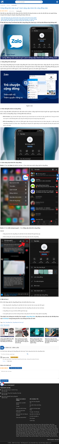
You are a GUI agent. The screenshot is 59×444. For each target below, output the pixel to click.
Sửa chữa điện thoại (20, 424)
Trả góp (17, 406)
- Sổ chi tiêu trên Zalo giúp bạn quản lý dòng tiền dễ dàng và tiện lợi (17, 20)
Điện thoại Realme (45, 424)
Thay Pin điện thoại (23, 427)
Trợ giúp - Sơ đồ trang (34, 411)
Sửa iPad (21, 430)
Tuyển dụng (32, 420)
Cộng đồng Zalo (8, 322)
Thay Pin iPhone (50, 427)
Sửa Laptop (42, 430)
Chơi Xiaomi (32, 418)
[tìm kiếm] (41, 2)
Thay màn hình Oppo (24, 436)
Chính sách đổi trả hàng (21, 408)
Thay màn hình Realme (34, 436)
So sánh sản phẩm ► (34, 416)
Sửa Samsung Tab (27, 430)
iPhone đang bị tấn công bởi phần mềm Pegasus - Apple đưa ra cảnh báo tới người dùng (36, 340)
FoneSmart (6, 318)
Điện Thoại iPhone (29, 424)
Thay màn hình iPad (49, 430)
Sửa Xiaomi (25, 429)
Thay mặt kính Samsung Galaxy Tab (44, 432)
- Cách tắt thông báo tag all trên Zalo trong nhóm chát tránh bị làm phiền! (18, 17)
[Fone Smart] (2, 2)
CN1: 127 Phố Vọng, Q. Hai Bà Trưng (9, 389)
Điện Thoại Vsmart (33, 425)
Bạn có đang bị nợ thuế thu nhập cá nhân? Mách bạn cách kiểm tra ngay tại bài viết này (21, 340)
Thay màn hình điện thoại (42, 425)
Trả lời (4, 361)
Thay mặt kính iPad (32, 432)
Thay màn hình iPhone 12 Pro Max (23, 433)
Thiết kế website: (50, 439)
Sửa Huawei (49, 429)
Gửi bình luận (4, 380)
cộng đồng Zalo (30, 316)
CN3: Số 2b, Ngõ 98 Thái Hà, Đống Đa (10, 396)
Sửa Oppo (30, 429)
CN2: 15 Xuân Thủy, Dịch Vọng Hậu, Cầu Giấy (11, 393)
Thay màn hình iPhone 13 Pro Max (38, 433)
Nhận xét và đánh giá (5, 365)
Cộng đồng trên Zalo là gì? (18, 322)
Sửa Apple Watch (35, 430)
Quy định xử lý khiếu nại (35, 414)
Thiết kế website (36, 429)
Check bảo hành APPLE (21, 417)
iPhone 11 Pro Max (48, 428)
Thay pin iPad (55, 432)
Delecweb (57, 439)
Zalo (4, 322)
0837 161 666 (4, 394)
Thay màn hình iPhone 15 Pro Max (27, 434)
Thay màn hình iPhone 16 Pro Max (42, 434)
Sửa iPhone (55, 428)
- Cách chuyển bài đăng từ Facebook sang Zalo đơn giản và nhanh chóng (18, 19)
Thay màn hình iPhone (32, 427)
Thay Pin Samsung (40, 428)
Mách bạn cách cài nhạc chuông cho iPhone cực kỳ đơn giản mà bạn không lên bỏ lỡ (51, 340)
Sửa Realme (43, 429)
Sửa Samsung (19, 429)
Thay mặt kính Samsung (30, 428)
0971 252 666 (4, 391)
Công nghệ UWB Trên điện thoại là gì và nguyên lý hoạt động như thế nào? (7, 340)
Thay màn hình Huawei (44, 436)
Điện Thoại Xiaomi (37, 424)
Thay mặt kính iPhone (42, 427)
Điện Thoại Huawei (24, 425)
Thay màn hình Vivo (53, 436)
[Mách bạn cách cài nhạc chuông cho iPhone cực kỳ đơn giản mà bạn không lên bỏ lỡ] (52, 332)
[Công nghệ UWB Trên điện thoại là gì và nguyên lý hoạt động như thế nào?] (7, 332)
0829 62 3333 (4, 397)
